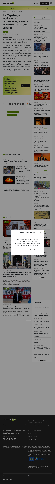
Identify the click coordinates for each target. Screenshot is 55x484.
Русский (32, 249)
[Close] (41, 232)
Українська (23, 249)
